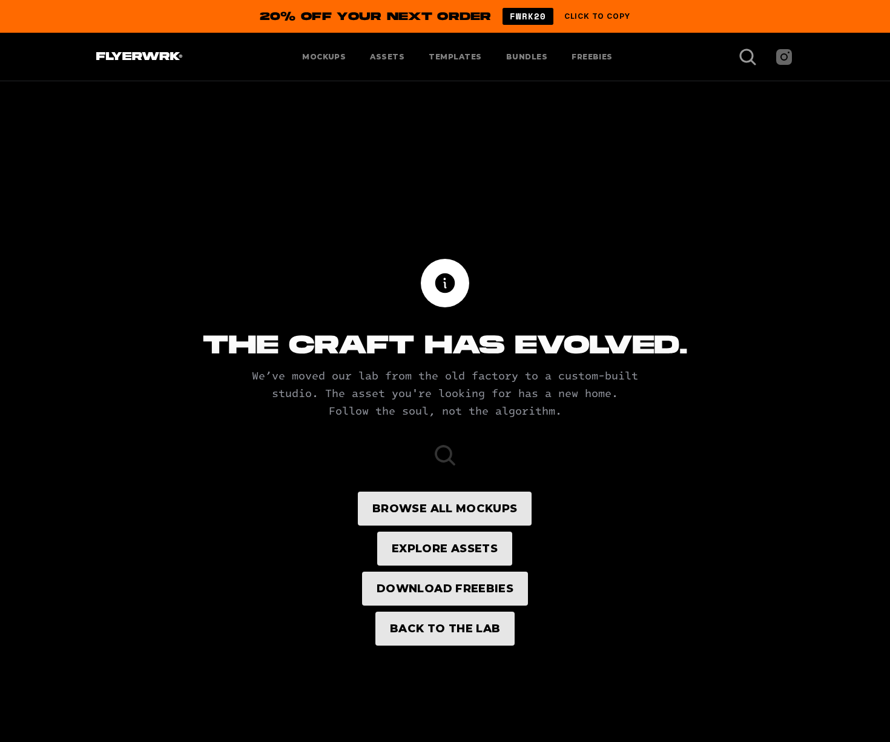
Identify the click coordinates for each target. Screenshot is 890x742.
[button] (445, 16)
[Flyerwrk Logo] (137, 57)
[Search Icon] (748, 57)
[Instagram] (784, 57)
